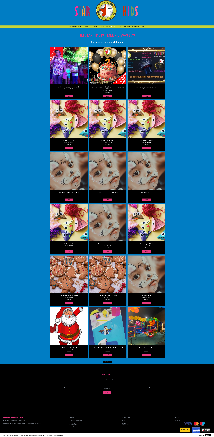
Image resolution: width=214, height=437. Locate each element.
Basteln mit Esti (69, 244)
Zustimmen (208, 435)
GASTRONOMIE (125, 424)
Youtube (177, 421)
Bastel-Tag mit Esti (69, 140)
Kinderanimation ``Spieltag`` (146, 347)
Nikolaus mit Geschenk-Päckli (69, 347)
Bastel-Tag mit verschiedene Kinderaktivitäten (107, 347)
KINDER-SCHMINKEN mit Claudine (69, 192)
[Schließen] (212, 435)
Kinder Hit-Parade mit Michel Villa (69, 87)
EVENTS (124, 423)
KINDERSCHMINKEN (146, 192)
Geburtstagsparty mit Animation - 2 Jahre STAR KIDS (108, 87)
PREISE (123, 420)
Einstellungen (201, 435)
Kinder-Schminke (146, 295)
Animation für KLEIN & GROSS (146, 87)
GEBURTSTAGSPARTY (127, 421)
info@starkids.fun (73, 424)
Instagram (177, 420)
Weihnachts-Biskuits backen (68, 295)
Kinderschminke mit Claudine (107, 244)
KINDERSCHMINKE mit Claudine (107, 192)
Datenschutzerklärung (59, 435)
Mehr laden (107, 361)
